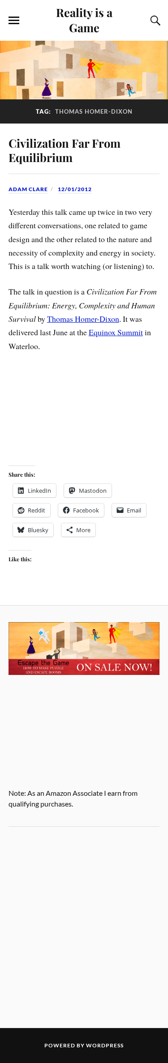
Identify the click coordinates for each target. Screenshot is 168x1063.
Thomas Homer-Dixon (83, 318)
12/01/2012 (75, 189)
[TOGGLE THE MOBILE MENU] (14, 21)
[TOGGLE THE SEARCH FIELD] (154, 21)
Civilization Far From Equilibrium (65, 150)
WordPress (105, 1045)
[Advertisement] (84, 927)
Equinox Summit (116, 332)
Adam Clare (28, 189)
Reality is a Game (84, 19)
